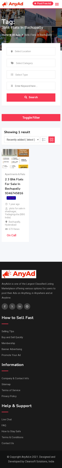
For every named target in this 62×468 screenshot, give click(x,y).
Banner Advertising (12, 349)
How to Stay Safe (11, 431)
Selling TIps (8, 331)
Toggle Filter (31, 117)
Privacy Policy (9, 396)
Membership (8, 343)
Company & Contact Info (15, 378)
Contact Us (8, 443)
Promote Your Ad (11, 355)
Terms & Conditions (12, 437)
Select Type (21, 74)
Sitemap (6, 384)
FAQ (4, 425)
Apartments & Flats (15, 174)
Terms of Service (11, 390)
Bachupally (14, 221)
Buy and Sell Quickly (12, 337)
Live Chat (7, 419)
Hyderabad (10, 224)
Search (33, 97)
